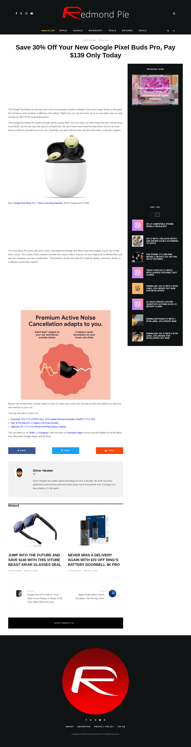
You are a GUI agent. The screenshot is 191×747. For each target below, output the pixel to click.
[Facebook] (16, 13)
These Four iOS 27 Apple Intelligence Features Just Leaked (161, 272)
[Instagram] (26, 13)
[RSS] (168, 30)
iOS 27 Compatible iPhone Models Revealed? (160, 225)
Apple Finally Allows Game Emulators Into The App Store (90, 594)
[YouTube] (31, 13)
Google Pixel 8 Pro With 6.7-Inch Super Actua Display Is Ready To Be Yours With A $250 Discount (44, 596)
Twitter (32, 432)
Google (78, 31)
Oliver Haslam (89, 40)
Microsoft (96, 31)
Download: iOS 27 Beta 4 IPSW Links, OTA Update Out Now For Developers (162, 288)
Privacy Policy (104, 727)
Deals (143, 31)
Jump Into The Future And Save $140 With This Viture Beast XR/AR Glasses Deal (34, 560)
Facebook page (74, 432)
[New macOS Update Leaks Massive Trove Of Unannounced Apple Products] (155, 90)
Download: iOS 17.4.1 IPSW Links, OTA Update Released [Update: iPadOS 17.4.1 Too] (52, 419)
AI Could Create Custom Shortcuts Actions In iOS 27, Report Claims (161, 304)
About (70, 727)
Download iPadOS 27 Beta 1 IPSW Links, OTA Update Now (161, 320)
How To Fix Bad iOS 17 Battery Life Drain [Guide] (34, 423)
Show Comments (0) (64, 623)
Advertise (84, 727)
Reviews (127, 31)
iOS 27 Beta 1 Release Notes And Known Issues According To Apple (162, 241)
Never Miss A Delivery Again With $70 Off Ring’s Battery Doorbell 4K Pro (94, 560)
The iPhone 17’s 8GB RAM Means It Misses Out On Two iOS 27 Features (161, 256)
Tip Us (121, 727)
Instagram (44, 432)
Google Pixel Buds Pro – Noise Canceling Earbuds (38, 203)
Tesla (112, 31)
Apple (63, 31)
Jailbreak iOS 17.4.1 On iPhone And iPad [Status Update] (38, 426)
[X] (21, 13)
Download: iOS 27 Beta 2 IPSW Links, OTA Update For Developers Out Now (162, 335)
